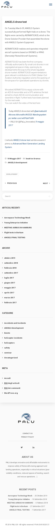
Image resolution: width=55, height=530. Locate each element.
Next (45, 183)
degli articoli (11, 383)
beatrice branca (33, 159)
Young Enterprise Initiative (16, 223)
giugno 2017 (9, 283)
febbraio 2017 (10, 302)
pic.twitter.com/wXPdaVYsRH (21, 118)
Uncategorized (11, 358)
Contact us (28, 433)
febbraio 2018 (10, 268)
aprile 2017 (9, 293)
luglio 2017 (9, 278)
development (11, 174)
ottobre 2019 (9, 258)
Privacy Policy (27, 437)
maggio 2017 (9, 288)
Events (7, 333)
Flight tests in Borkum (13, 232)
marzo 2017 (9, 298)
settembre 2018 (11, 263)
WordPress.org (11, 393)
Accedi (7, 378)
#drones (12, 115)
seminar (8, 353)
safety (7, 348)
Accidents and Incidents (15, 323)
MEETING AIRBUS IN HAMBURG (18, 228)
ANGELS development (17, 162)
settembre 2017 (11, 273)
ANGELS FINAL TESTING (14, 237)
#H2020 (28, 115)
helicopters (9, 343)
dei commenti (12, 388)
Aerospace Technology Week (17, 218)
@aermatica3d (40, 111)
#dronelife (20, 115)
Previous (12, 183)
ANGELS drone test (21, 140)
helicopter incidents (13, 338)
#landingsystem (39, 115)
